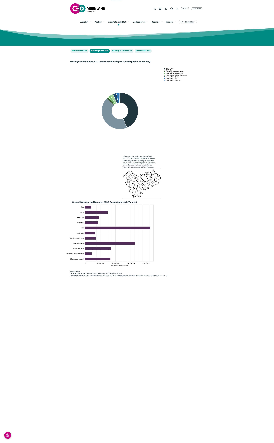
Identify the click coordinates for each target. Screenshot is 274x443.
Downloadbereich (143, 51)
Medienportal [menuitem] (139, 22)
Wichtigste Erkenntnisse (122, 51)
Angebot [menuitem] (84, 22)
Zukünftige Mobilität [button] (99, 51)
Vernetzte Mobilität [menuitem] (117, 22)
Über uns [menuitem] (155, 22)
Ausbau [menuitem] (98, 22)
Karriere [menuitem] (170, 22)
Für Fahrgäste (187, 22)
